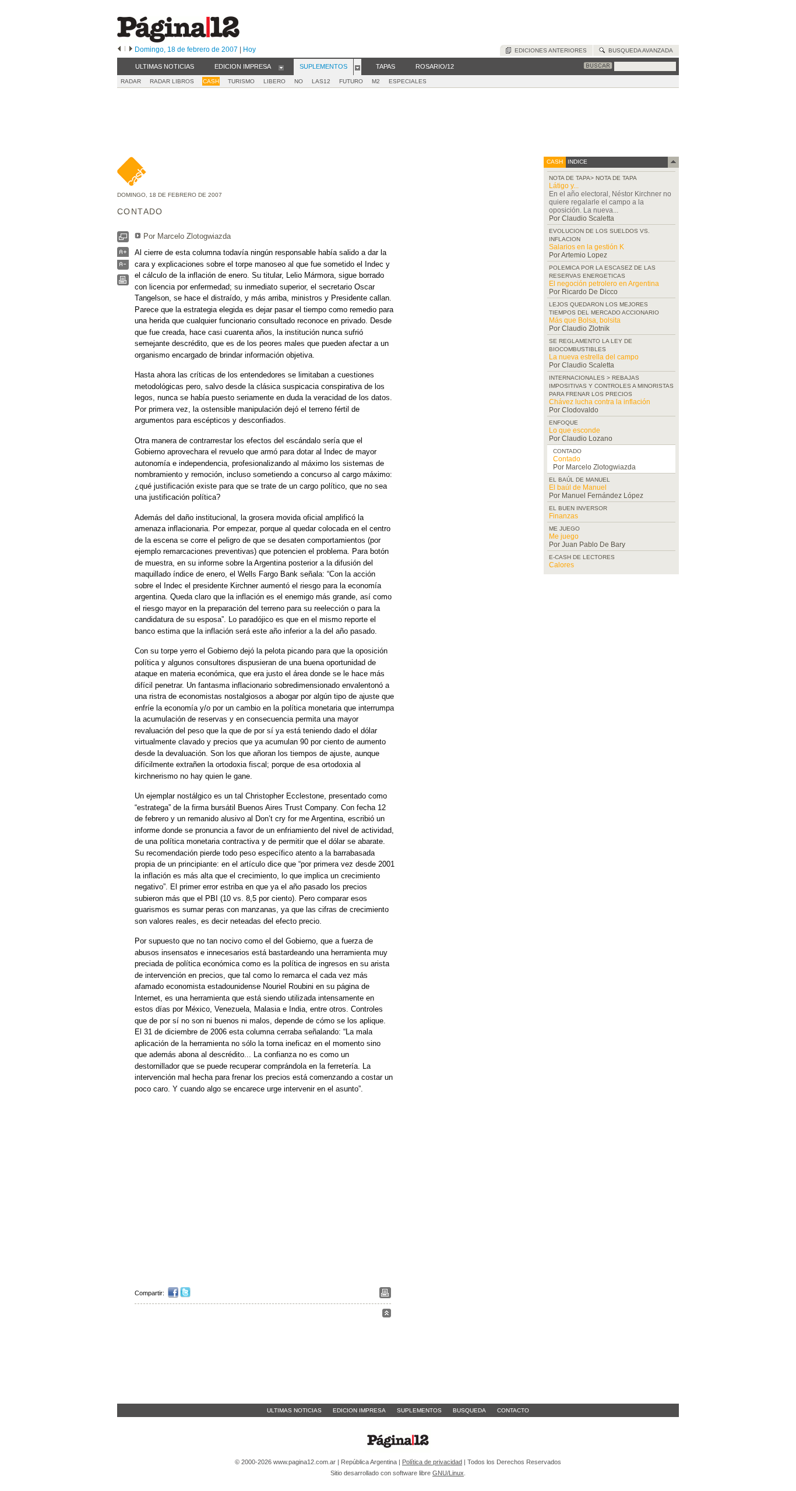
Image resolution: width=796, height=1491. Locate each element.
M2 (376, 81)
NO (298, 81)
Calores (561, 565)
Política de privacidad (432, 1461)
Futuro (351, 81)
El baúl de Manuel (578, 487)
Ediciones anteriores (549, 50)
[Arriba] (386, 1314)
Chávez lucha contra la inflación (599, 402)
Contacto (513, 1410)
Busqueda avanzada (639, 50)
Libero (274, 81)
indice (576, 161)
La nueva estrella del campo (594, 357)
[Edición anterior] (119, 49)
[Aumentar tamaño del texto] (123, 254)
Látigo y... (564, 186)
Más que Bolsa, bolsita (585, 320)
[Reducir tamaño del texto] (123, 267)
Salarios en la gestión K (586, 247)
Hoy (249, 49)
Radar (131, 81)
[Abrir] (281, 67)
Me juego (564, 536)
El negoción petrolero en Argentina (604, 284)
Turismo (241, 81)
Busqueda (469, 1410)
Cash (211, 81)
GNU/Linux (448, 1472)
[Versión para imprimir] (123, 282)
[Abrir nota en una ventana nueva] (123, 239)
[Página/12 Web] (178, 40)
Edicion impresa (359, 1410)
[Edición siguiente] (131, 49)
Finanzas (563, 516)
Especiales (408, 81)
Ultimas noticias (294, 1410)
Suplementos (419, 1410)
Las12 (321, 81)
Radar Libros (172, 81)
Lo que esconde (574, 430)
